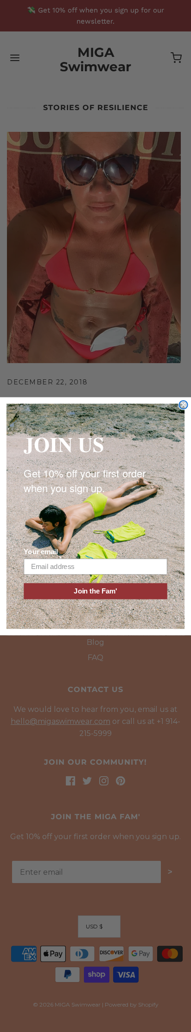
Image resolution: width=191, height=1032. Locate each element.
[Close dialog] (183, 405)
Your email (40, 552)
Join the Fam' (95, 590)
